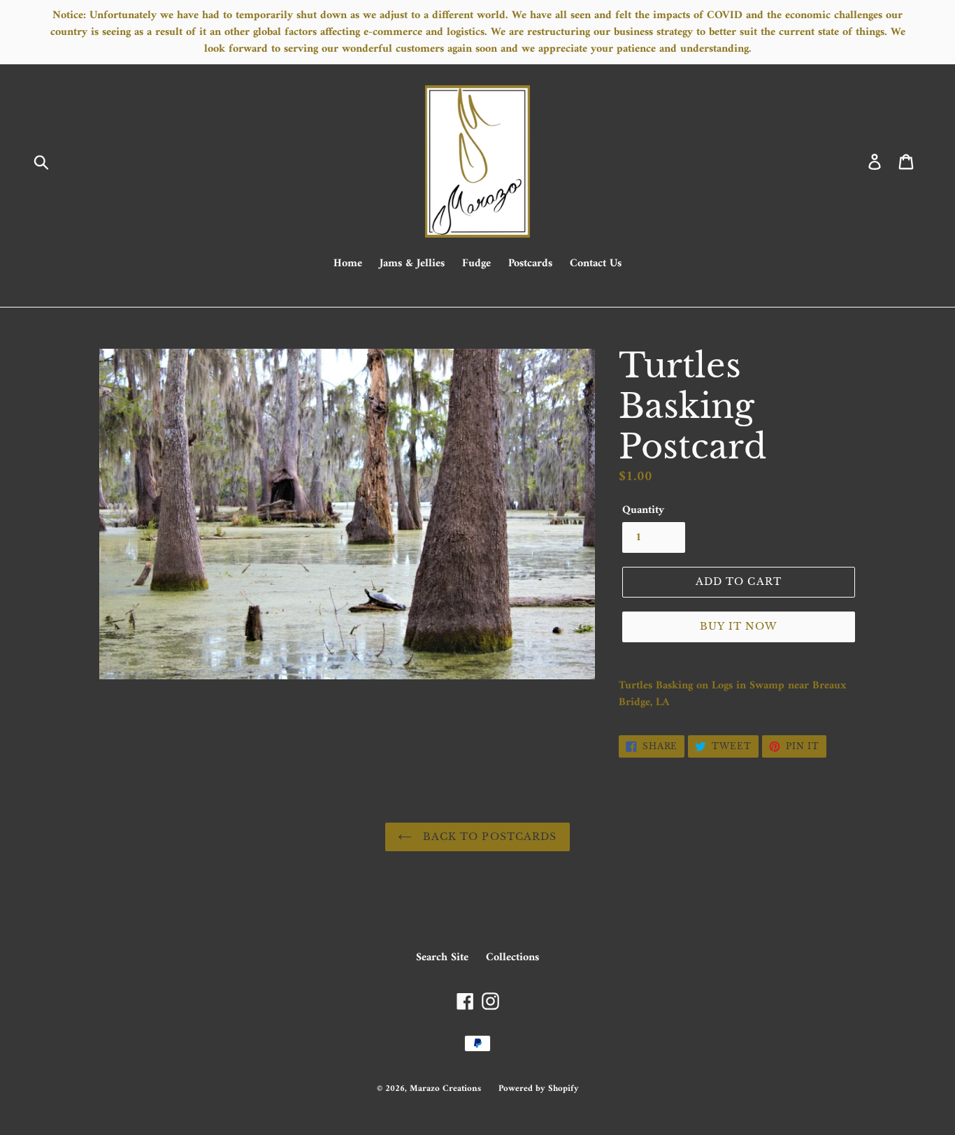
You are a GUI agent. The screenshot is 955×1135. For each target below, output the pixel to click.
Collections (512, 957)
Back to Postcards (488, 836)
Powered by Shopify (538, 1088)
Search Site (442, 957)
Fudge (476, 264)
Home (347, 264)
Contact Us (596, 264)
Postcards (530, 264)
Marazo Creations (445, 1088)
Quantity (643, 510)
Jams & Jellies (412, 264)
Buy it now (738, 626)
